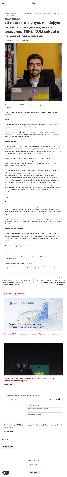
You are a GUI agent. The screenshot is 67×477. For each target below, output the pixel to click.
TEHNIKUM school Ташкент (27, 268)
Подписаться (8, 447)
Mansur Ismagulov (9, 40)
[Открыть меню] (3, 3)
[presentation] (33, 314)
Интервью (16, 18)
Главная (7, 13)
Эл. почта (5, 439)
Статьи (12, 13)
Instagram (8, 114)
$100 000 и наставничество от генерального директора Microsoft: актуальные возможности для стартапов (16, 281)
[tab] (7, 294)
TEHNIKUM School (13, 268)
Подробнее (8, 338)
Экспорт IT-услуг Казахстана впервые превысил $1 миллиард (32, 334)
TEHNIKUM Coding (30, 127)
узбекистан (39, 268)
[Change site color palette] (5, 473)
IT (6, 268)
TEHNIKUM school (52, 125)
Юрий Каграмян (49, 268)
